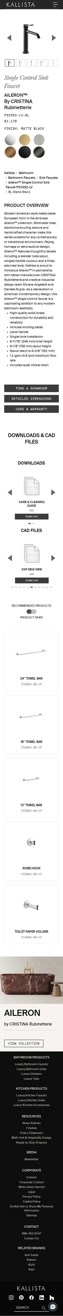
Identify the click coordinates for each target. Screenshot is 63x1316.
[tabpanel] (31, 786)
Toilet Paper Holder (31, 931)
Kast (31, 1269)
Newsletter (31, 1159)
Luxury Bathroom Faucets (31, 1064)
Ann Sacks (31, 1255)
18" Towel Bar (31, 742)
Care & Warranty (31, 409)
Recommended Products (31, 605)
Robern (31, 1260)
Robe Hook (31, 868)
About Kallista (31, 1123)
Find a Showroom (31, 388)
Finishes (31, 1128)
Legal (31, 1192)
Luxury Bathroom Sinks (31, 1069)
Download (31, 516)
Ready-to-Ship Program (31, 1142)
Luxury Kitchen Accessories (31, 1105)
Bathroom (26, 173)
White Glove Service (31, 1187)
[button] (53, 1307)
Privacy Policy (31, 1196)
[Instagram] (11, 1297)
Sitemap (31, 1215)
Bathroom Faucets (21, 177)
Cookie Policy (31, 1201)
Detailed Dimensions (31, 399)
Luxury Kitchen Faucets (31, 1095)
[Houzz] (52, 1297)
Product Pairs (31, 617)
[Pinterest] (21, 1297)
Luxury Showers (31, 1074)
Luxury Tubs (31, 1079)
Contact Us (31, 1238)
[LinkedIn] (41, 1297)
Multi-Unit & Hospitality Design (32, 1138)
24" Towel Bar (31, 678)
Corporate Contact (31, 1182)
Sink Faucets (48, 177)
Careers (31, 1177)
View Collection (24, 1043)
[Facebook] (31, 1297)
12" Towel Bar (31, 805)
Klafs (31, 1265)
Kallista (9, 173)
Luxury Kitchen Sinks (31, 1100)
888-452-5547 (31, 1233)
